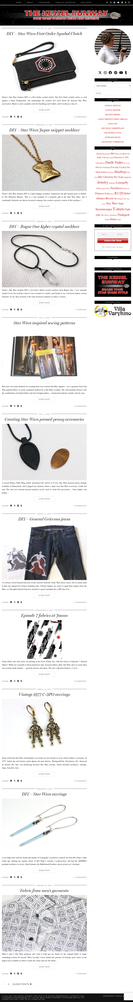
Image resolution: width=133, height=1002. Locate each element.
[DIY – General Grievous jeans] (44, 579)
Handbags (121, 172)
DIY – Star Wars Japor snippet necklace (44, 130)
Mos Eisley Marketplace (112, 128)
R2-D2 (119, 193)
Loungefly (122, 182)
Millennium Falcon (103, 188)
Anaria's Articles (113, 106)
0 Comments (80, 117)
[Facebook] (122, 2)
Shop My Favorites (66, 2)
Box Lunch (110, 157)
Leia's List (112, 124)
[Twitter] (107, 2)
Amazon (99, 153)
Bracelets (118, 157)
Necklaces (116, 188)
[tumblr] (125, 2)
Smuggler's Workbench (113, 142)
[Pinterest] (114, 2)
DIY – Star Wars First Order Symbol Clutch (44, 33)
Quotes (112, 194)
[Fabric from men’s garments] (44, 950)
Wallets (113, 219)
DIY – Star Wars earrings (44, 794)
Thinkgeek (123, 215)
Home (19, 2)
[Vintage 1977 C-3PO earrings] (44, 754)
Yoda (119, 219)
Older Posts (21, 984)
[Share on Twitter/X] (14, 117)
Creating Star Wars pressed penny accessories (44, 419)
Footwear (111, 172)
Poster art (126, 188)
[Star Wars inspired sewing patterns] (44, 383)
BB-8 (113, 153)
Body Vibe (101, 157)
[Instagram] (111, 2)
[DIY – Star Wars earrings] (44, 854)
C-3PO (126, 157)
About (30, 2)
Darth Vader (114, 162)
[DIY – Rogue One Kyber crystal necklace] (44, 286)
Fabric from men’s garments (44, 890)
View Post (44, 110)
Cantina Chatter (112, 110)
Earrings (106, 167)
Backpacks (106, 154)
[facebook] (110, 72)
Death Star (127, 163)
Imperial (127, 177)
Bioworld (119, 154)
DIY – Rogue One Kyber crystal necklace (44, 226)
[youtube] (121, 72)
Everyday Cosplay (118, 167)
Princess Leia (102, 193)
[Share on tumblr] (21, 117)
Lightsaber (112, 183)
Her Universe (105, 177)
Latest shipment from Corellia (113, 119)
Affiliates (86, 2)
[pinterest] (115, 72)
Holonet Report (112, 115)
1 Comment (81, 310)
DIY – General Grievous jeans (44, 519)
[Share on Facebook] (11, 117)
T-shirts (118, 208)
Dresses (99, 167)
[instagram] (105, 72)
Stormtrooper (103, 209)
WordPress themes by (117, 996)
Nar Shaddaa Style (112, 133)
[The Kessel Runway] (66, 12)
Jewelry (102, 182)
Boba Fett (126, 153)
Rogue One (122, 198)
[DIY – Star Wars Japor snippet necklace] (44, 190)
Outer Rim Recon (113, 137)
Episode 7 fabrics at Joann (44, 615)
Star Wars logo (115, 203)
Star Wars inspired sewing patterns (44, 322)
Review (110, 198)
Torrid (107, 219)
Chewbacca (100, 163)
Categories (44, 2)
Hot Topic (119, 177)
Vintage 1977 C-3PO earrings (44, 694)
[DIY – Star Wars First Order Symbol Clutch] (44, 93)
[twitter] (100, 72)
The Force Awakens (109, 215)
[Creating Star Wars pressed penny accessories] (44, 479)
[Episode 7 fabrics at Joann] (44, 658)
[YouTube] (118, 2)
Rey (116, 198)
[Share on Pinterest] (18, 117)
